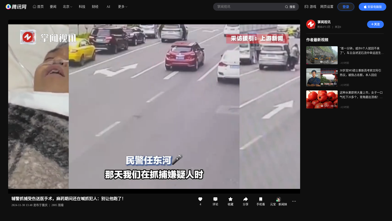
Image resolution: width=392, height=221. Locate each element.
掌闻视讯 (324, 22)
